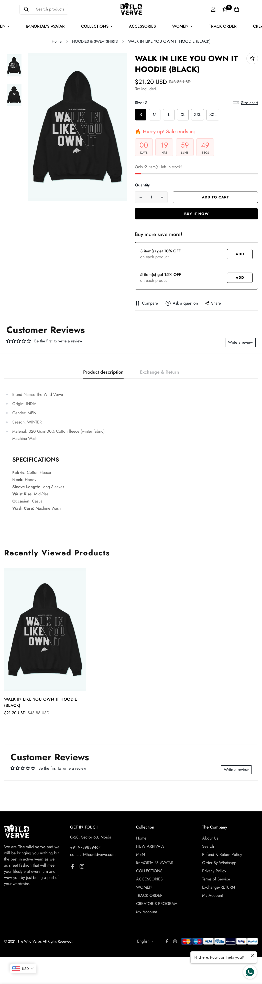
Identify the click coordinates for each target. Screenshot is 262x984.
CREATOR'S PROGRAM (157, 904)
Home (57, 41)
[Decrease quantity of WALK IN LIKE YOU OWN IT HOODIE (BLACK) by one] (140, 197)
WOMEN (180, 26)
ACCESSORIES (142, 26)
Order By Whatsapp (219, 863)
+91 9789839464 (85, 847)
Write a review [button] (240, 342)
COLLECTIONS (94, 26)
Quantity (142, 185)
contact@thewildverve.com (92, 854)
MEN (140, 854)
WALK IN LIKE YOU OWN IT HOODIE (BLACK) (40, 702)
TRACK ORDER (223, 26)
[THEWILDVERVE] (131, 9)
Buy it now (196, 213)
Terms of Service (216, 879)
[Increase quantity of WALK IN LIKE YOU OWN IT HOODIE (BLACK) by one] (161, 197)
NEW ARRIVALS (150, 846)
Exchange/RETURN (218, 887)
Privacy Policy (214, 871)
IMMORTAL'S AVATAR (45, 26)
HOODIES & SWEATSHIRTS (95, 41)
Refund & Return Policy (222, 854)
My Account (146, 912)
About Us (210, 838)
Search (208, 846)
